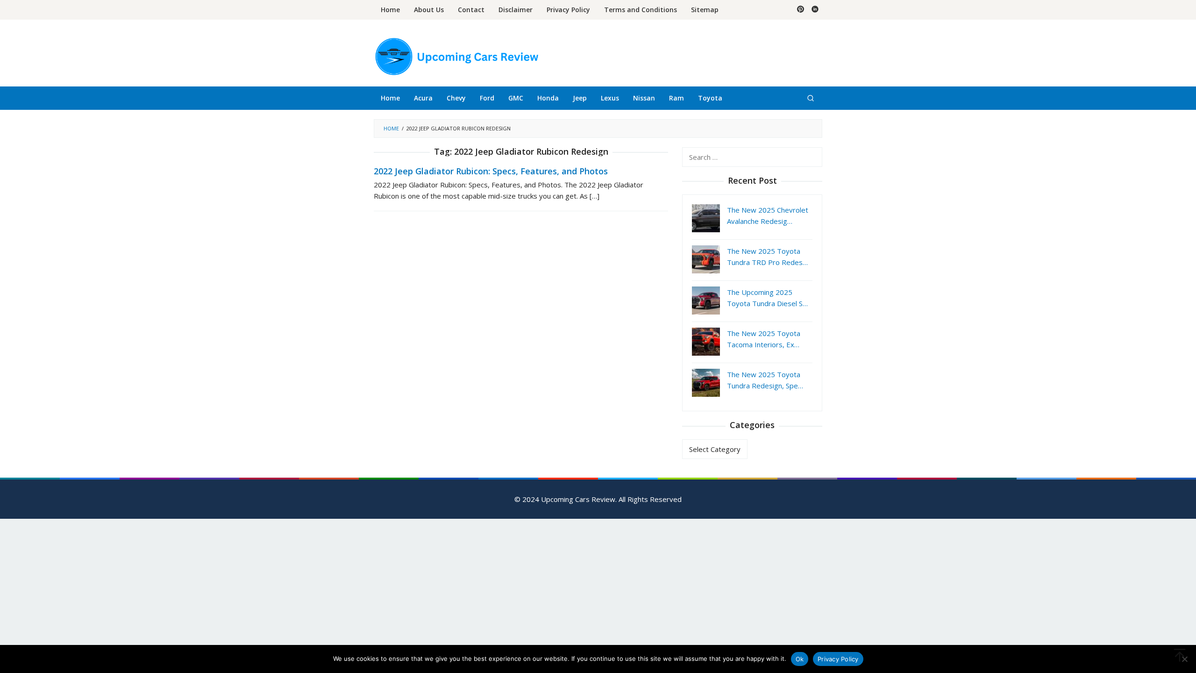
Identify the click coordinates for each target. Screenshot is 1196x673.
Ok (800, 659)
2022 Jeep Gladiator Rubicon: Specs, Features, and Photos (491, 171)
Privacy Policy (838, 659)
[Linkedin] (815, 10)
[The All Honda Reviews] (456, 55)
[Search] (810, 98)
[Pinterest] (800, 10)
